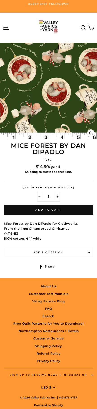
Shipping (31, 171)
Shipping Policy (48, 346)
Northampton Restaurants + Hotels (48, 331)
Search (48, 316)
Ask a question (48, 252)
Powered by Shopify (48, 405)
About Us (48, 286)
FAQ (48, 308)
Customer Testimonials (48, 294)
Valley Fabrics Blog (48, 301)
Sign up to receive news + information (48, 374)
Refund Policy (48, 353)
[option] (48, 4)
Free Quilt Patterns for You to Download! (48, 323)
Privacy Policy (48, 361)
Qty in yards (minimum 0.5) (49, 187)
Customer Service (48, 338)
